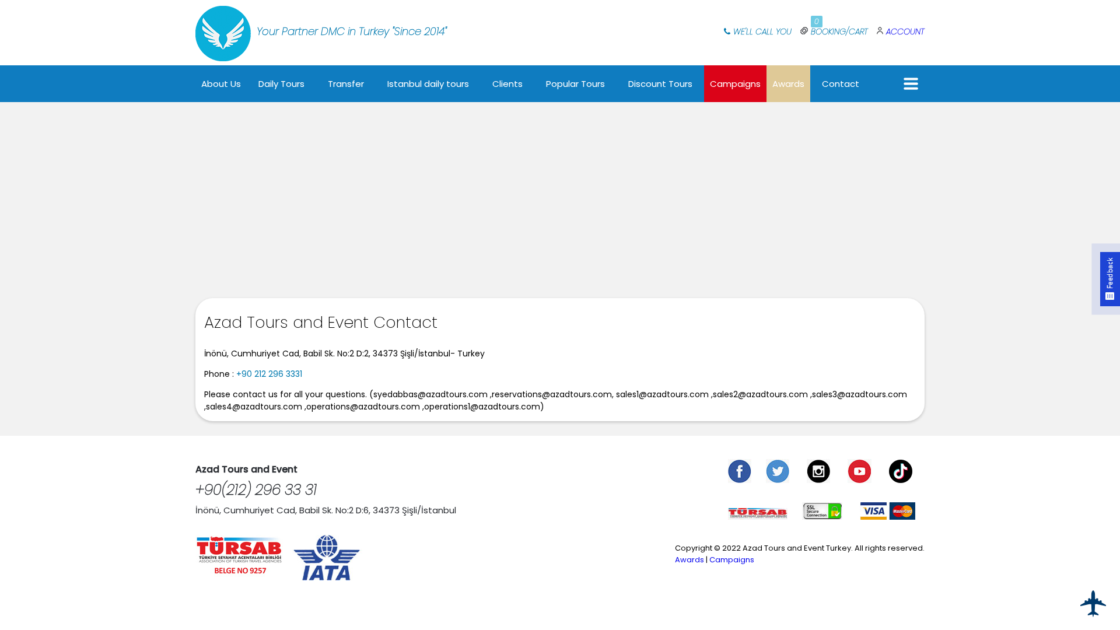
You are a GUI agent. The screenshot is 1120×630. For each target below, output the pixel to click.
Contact (840, 84)
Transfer (346, 84)
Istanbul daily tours (428, 84)
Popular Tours (575, 84)
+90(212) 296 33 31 (256, 490)
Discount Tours (660, 84)
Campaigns (735, 84)
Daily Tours (281, 84)
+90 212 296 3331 (269, 374)
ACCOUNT (905, 31)
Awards (788, 84)
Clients (507, 84)
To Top (1093, 603)
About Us (221, 84)
